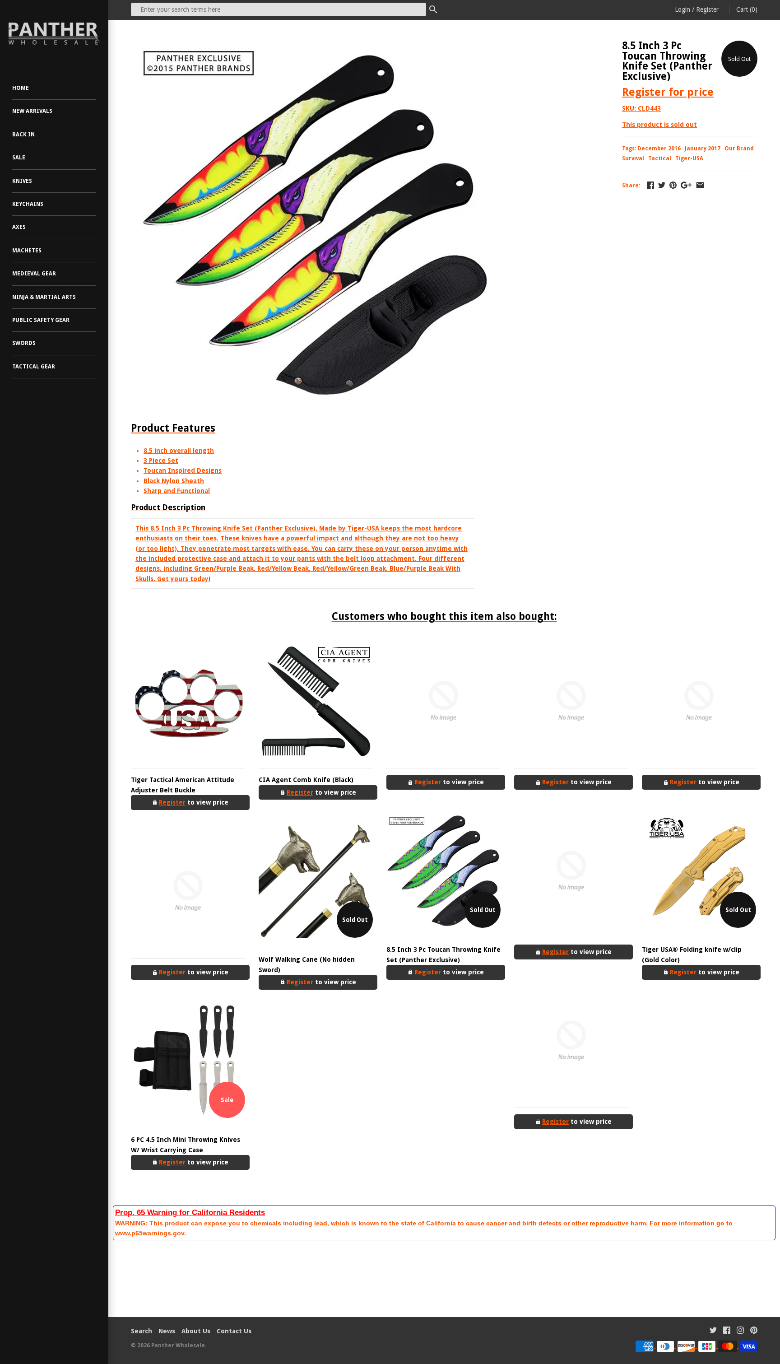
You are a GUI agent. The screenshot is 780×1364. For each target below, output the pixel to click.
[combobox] (278, 9)
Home (20, 88)
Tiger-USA (689, 158)
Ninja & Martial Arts (44, 297)
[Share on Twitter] (661, 185)
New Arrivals (32, 111)
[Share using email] (700, 185)
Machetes (27, 250)
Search (141, 1331)
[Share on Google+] (686, 185)
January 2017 (702, 148)
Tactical (659, 158)
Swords (24, 343)
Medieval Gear (34, 273)
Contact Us (234, 1331)
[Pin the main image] (673, 185)
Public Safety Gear (41, 320)
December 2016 (659, 148)
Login (682, 9)
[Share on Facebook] (650, 185)
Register (707, 9)
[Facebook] (726, 1331)
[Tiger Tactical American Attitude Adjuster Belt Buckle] (188, 701)
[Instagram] (740, 1331)
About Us (195, 1331)
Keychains (27, 204)
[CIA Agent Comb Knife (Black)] (316, 701)
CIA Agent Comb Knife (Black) (306, 779)
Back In (23, 134)
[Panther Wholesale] (54, 34)
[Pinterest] (753, 1331)
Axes (19, 227)
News (166, 1331)
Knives (22, 181)
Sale (18, 157)
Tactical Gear (33, 366)
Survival (633, 158)
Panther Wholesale (178, 1345)
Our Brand (739, 148)
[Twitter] (713, 1331)
